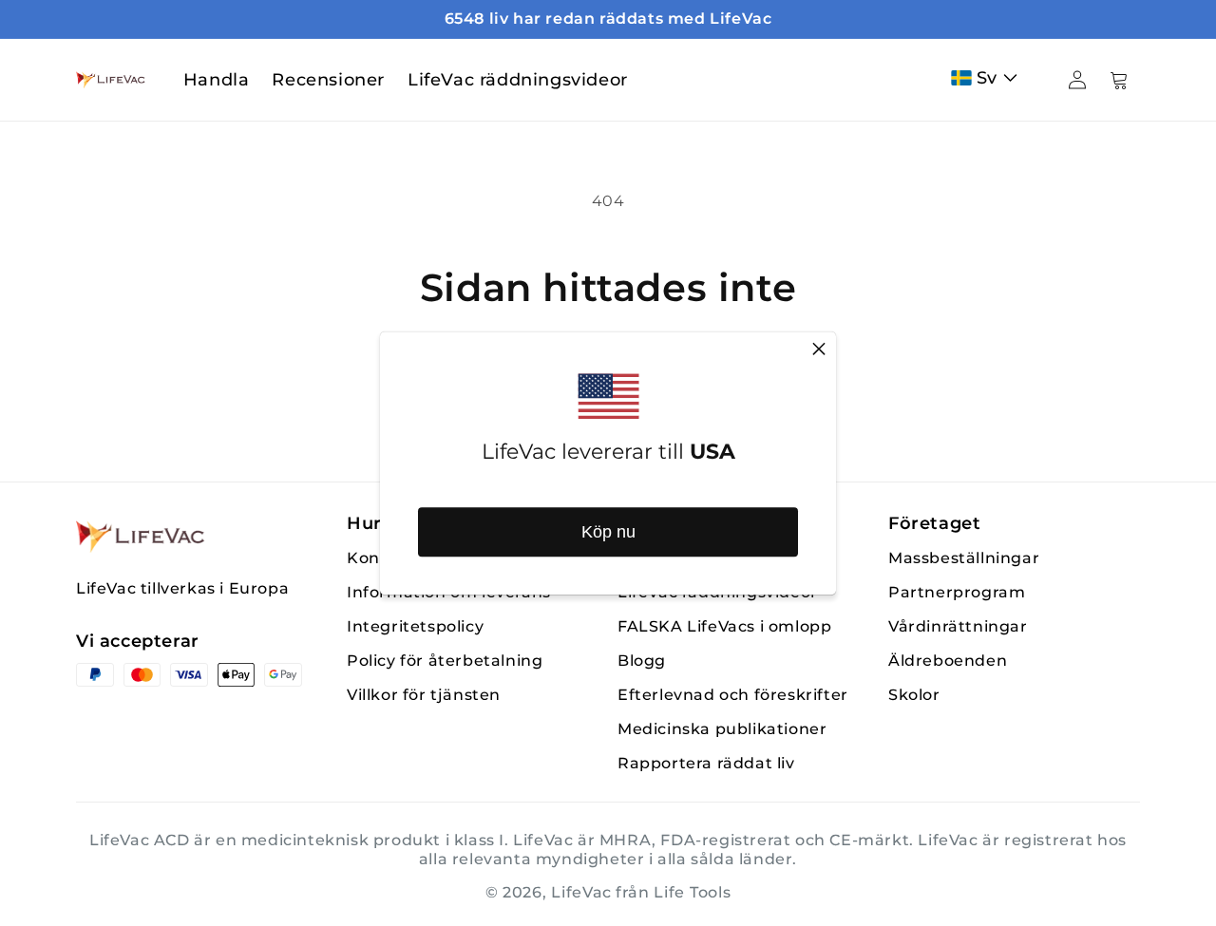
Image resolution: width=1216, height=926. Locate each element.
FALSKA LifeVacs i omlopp (724, 626)
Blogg (642, 661)
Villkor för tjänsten (424, 695)
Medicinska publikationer (722, 729)
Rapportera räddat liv (706, 763)
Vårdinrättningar (958, 626)
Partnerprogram (956, 592)
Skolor (914, 695)
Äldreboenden (947, 661)
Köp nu (608, 531)
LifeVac (581, 892)
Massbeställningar (963, 558)
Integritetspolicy (415, 626)
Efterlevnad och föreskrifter (733, 695)
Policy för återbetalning (444, 661)
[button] (988, 78)
